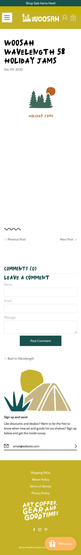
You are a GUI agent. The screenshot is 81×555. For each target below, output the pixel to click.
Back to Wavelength (21, 358)
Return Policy (40, 479)
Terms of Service (40, 486)
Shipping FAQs (40, 473)
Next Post (66, 239)
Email (7, 301)
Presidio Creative (34, 547)
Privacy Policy (41, 493)
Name (8, 284)
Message (10, 317)
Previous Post (17, 239)
